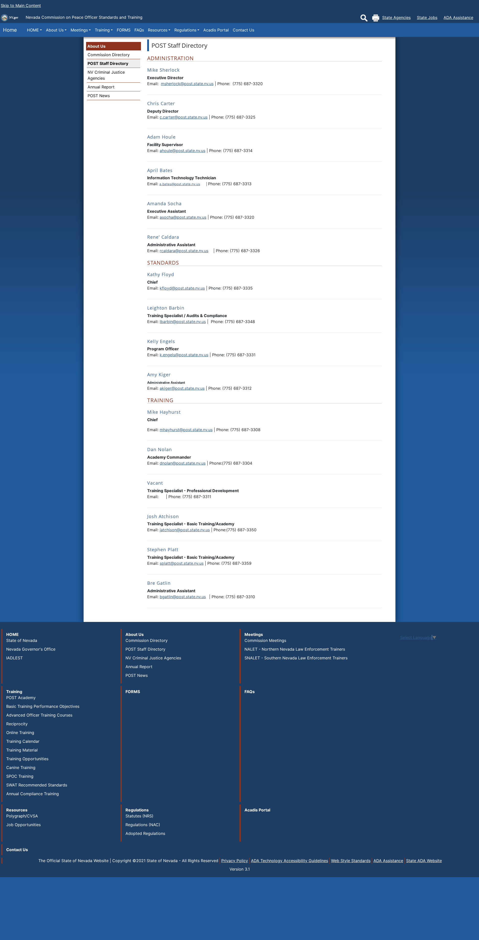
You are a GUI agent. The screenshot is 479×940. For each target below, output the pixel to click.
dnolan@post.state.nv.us (183, 463)
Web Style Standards (350, 860)
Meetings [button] (79, 29)
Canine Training (20, 767)
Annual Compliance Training (32, 793)
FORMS (123, 29)
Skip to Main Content (21, 5)
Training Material (22, 750)
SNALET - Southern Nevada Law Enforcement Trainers (296, 657)
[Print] (375, 18)
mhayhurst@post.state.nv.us (186, 429)
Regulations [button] (185, 29)
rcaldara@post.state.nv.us (184, 250)
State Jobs (427, 17)
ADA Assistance (458, 17)
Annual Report (101, 86)
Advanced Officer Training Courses (39, 715)
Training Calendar (22, 741)
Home (8, 30)
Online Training (20, 732)
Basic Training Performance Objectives (42, 706)
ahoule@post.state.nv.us (182, 150)
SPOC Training (19, 776)
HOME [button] (33, 29)
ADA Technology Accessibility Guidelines (289, 860)
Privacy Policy (234, 860)
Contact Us (243, 29)
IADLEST (14, 657)
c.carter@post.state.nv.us (184, 117)
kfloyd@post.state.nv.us (182, 288)
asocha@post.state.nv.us (183, 217)
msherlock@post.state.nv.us (187, 83)
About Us (96, 46)
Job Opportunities (23, 824)
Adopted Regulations (145, 833)
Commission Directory (109, 54)
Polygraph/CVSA (22, 815)
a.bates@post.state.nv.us (179, 184)
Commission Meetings (265, 640)
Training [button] (102, 29)
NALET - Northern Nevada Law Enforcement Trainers (294, 649)
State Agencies (396, 17)
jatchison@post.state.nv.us (185, 529)
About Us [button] (55, 29)
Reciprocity (17, 723)
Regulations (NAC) (142, 824)
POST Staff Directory (108, 63)
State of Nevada (21, 640)
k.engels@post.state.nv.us (184, 354)
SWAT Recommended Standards (36, 784)
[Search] (364, 18)
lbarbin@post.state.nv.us (183, 321)
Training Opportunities (27, 758)
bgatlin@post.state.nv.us (183, 596)
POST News (99, 95)
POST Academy (21, 697)
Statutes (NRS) (139, 815)
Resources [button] (157, 29)
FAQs (139, 29)
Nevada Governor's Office (30, 649)
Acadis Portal (216, 29)
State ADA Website (424, 860)
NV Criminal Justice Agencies (153, 657)
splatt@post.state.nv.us (182, 563)
